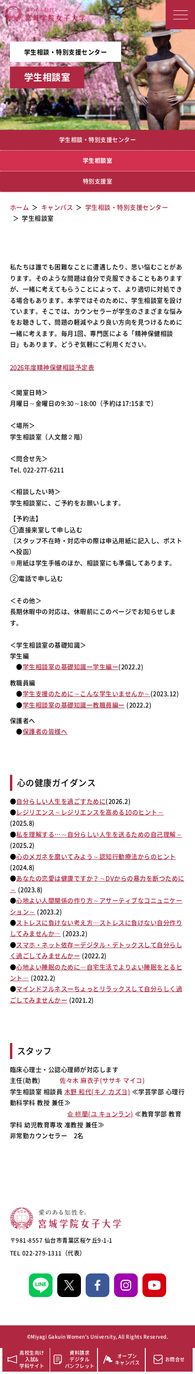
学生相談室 (98, 160)
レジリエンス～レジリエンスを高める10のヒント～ (90, 811)
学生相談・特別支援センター (97, 140)
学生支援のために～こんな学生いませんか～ (87, 693)
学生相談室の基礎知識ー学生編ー (71, 666)
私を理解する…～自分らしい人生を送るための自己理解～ (99, 834)
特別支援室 (98, 181)
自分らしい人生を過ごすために (61, 801)
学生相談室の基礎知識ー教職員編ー (74, 704)
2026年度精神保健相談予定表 (52, 367)
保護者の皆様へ (45, 731)
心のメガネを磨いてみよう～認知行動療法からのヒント (96, 856)
